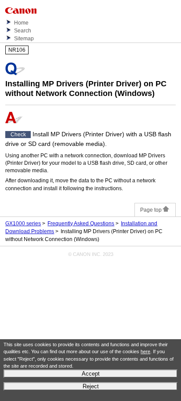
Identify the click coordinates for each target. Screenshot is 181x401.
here (145, 351)
